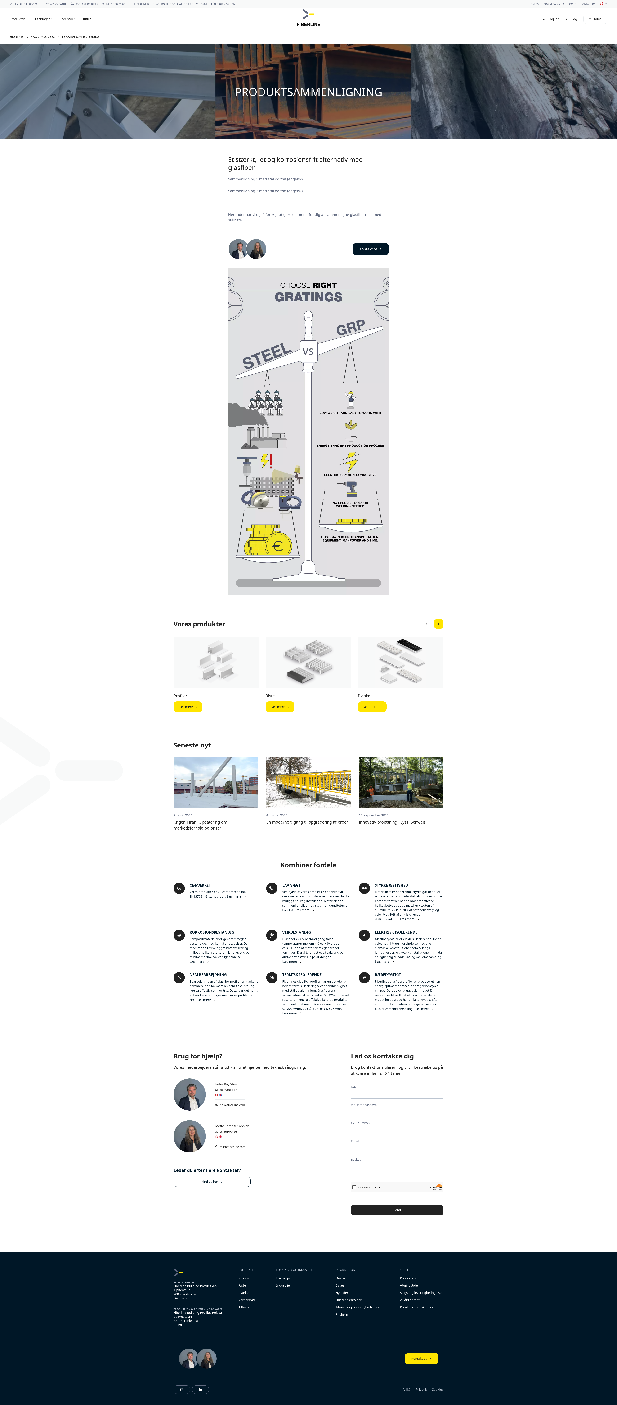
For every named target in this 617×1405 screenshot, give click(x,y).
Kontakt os (588, 3)
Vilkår (407, 1389)
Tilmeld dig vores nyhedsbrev (357, 1307)
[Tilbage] (426, 624)
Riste (270, 695)
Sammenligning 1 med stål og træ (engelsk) (265, 178)
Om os (535, 3)
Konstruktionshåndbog (417, 1307)
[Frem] (438, 624)
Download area (553, 3)
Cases (572, 3)
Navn (354, 1087)
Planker (365, 695)
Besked (356, 1159)
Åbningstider (409, 1285)
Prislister (342, 1314)
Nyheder (341, 1292)
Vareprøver (247, 1300)
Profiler (180, 695)
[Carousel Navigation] (432, 624)
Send (397, 1210)
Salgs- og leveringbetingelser (421, 1292)
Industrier (67, 19)
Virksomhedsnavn (364, 1105)
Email (355, 1141)
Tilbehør (245, 1307)
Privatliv (422, 1389)
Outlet (86, 19)
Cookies (437, 1389)
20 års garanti (410, 1300)
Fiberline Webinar (348, 1300)
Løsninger (283, 1278)
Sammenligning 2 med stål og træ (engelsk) (265, 190)
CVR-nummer (360, 1123)
